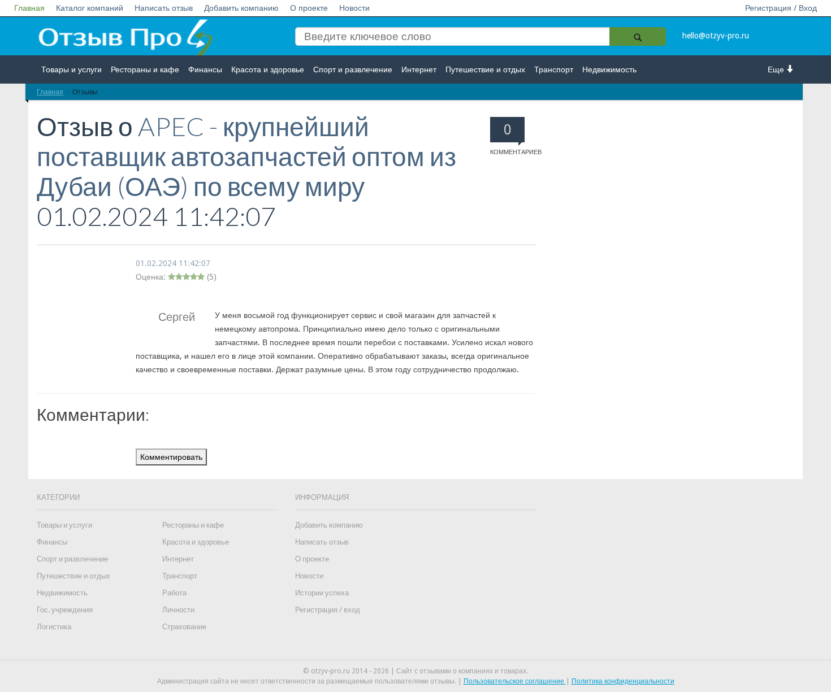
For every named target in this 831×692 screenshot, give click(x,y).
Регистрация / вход (327, 610)
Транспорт (553, 69)
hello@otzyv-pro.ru (715, 35)
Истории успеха (322, 593)
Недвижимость (609, 69)
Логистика (54, 627)
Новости (354, 7)
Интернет (418, 69)
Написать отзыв (164, 7)
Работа (174, 593)
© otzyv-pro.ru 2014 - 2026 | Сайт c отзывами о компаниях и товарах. (415, 671)
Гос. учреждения (65, 610)
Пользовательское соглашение (515, 681)
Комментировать (171, 457)
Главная (29, 7)
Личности (178, 610)
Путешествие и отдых (485, 69)
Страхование (184, 627)
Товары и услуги (71, 69)
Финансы (205, 69)
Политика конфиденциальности (623, 681)
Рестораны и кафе (145, 69)
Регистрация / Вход (781, 7)
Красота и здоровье (267, 69)
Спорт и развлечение (352, 69)
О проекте (309, 7)
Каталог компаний (89, 7)
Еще (777, 69)
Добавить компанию (241, 7)
